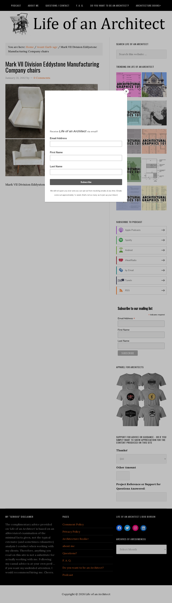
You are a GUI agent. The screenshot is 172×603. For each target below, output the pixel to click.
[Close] (126, 91)
